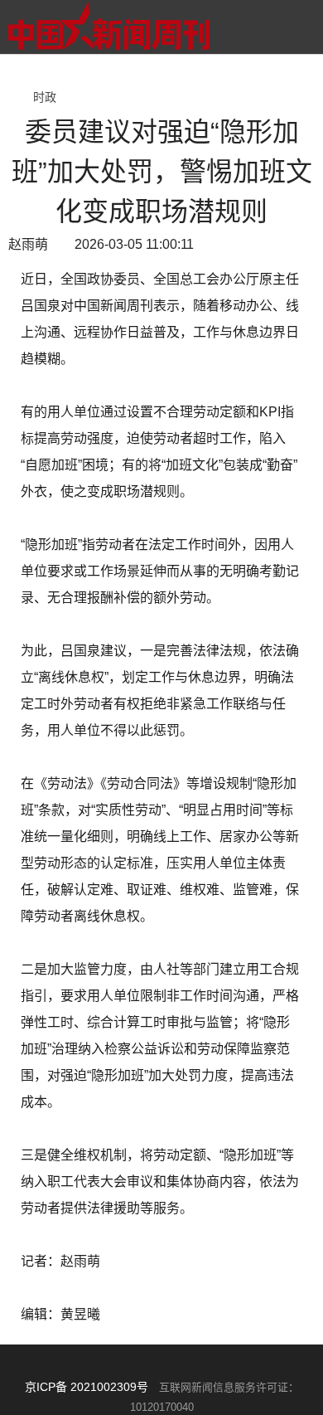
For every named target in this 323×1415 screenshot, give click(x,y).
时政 (44, 97)
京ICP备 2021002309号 (86, 1386)
